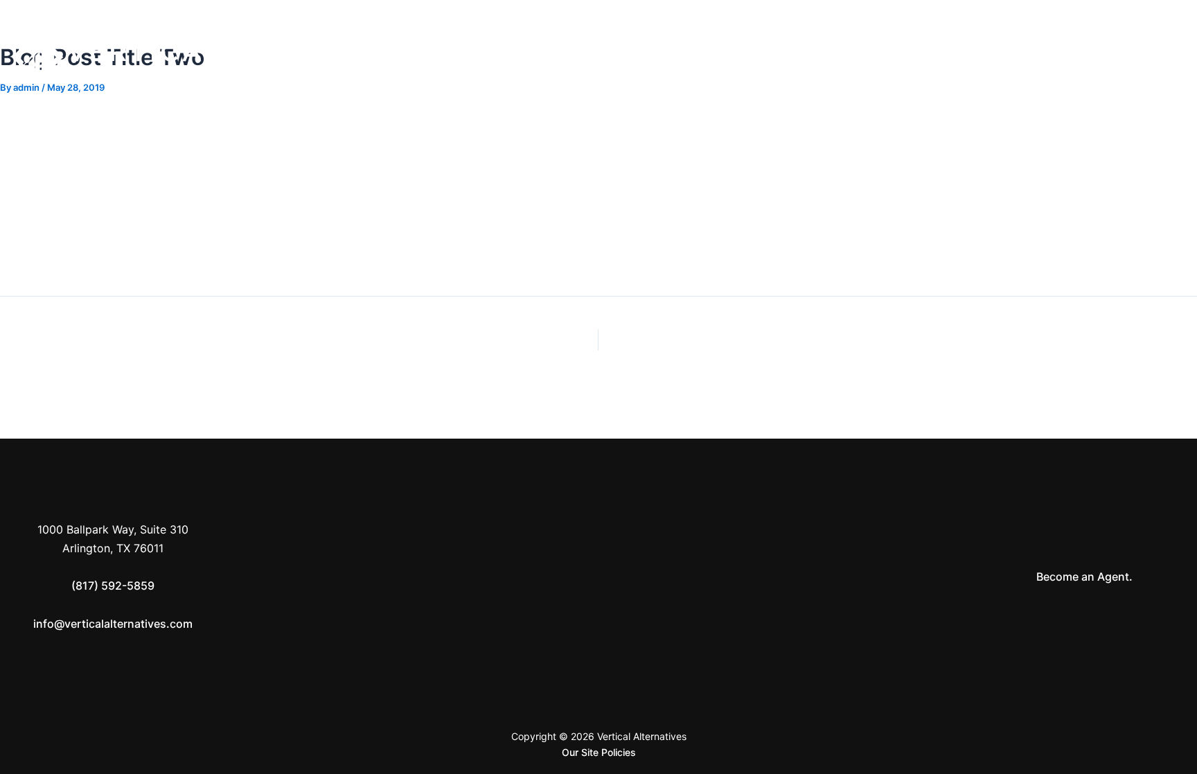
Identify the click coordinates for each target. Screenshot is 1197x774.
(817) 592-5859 (112, 585)
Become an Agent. (1084, 576)
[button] (1034, 52)
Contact (1084, 53)
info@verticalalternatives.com (113, 624)
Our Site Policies (599, 752)
